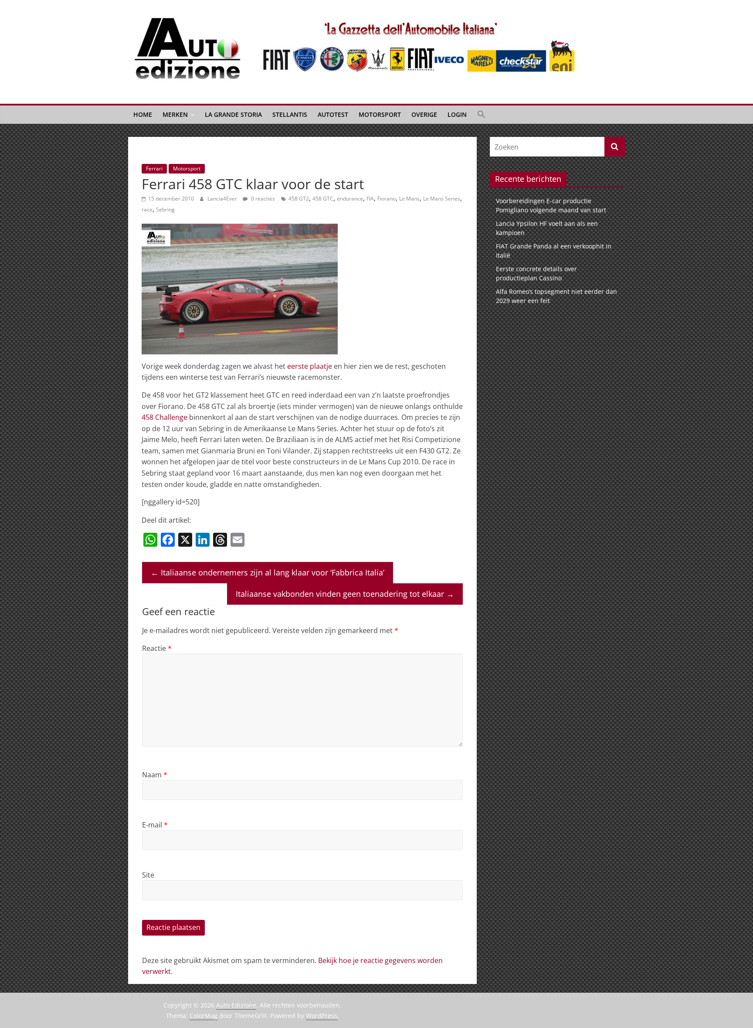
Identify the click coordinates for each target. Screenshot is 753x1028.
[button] (481, 115)
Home (142, 114)
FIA (370, 198)
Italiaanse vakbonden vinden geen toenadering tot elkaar (345, 594)
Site (148, 875)
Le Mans (409, 198)
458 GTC (322, 198)
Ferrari (154, 168)
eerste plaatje (309, 366)
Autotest (333, 114)
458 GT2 (298, 198)
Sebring (165, 209)
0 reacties (262, 198)
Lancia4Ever (222, 198)
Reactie (157, 648)
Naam (154, 775)
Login (457, 114)
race (147, 209)
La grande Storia (233, 114)
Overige (424, 114)
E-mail (155, 825)
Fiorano (386, 198)
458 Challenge (164, 417)
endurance (350, 198)
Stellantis (289, 114)
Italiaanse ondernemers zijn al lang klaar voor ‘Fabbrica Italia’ (267, 572)
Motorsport (380, 114)
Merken (175, 114)
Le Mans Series (441, 198)
